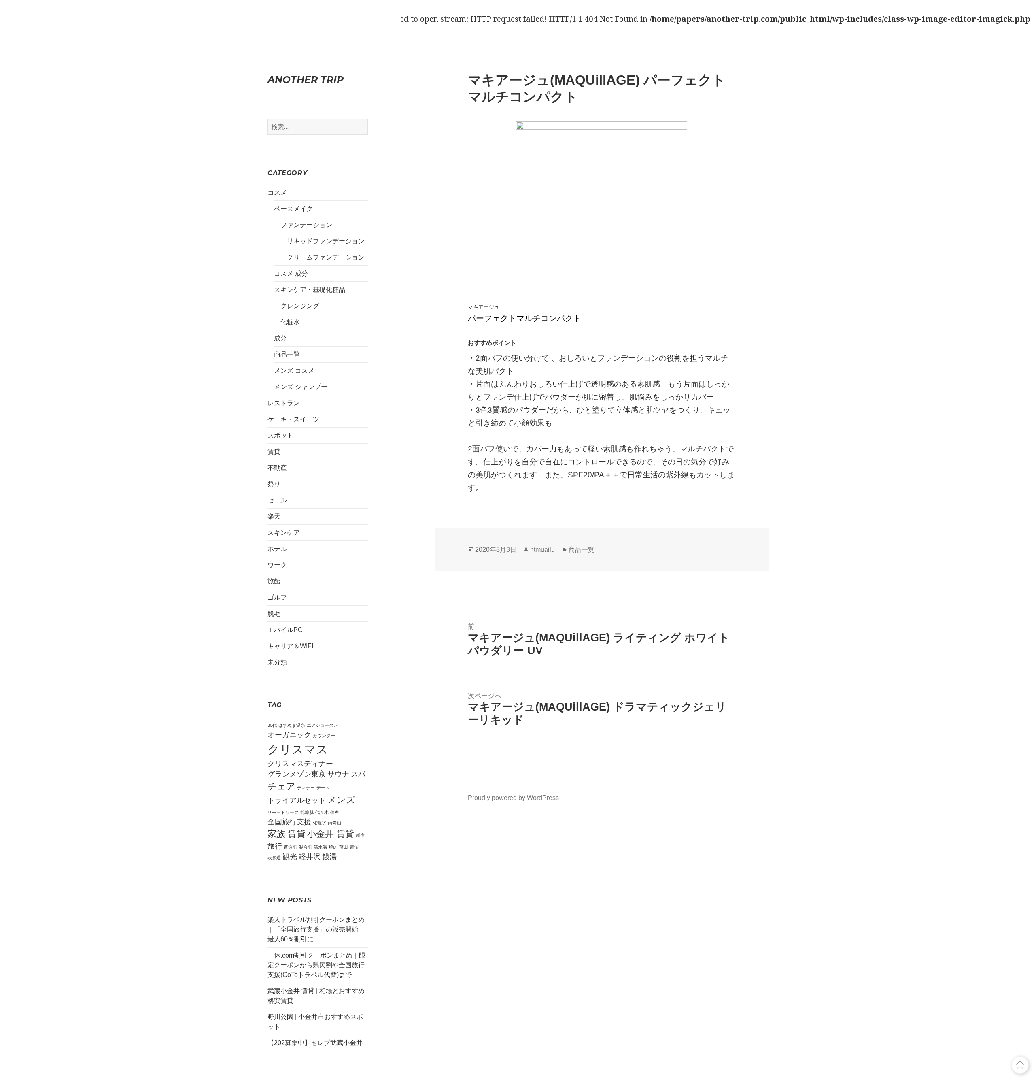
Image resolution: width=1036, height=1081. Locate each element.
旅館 (273, 581)
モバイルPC (285, 629)
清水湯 (320, 847)
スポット (280, 435)
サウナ (338, 774)
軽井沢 (310, 857)
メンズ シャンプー (300, 386)
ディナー (306, 787)
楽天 (273, 516)
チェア (281, 786)
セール (277, 500)
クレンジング (299, 305)
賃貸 (273, 451)
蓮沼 (354, 847)
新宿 (360, 835)
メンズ (341, 800)
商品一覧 (287, 354)
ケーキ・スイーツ (293, 419)
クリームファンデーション (326, 257)
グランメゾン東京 (296, 774)
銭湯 (329, 857)
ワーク (277, 565)
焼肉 (333, 847)
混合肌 (305, 847)
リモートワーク (283, 812)
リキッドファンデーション (326, 241)
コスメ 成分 (291, 273)
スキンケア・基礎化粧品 (309, 289)
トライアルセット (296, 800)
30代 (272, 725)
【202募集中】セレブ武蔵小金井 (315, 1042)
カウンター (324, 735)
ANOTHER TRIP (305, 79)
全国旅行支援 (289, 822)
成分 (280, 338)
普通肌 (290, 847)
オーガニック (289, 735)
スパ (358, 774)
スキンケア (283, 532)
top (1020, 1068)
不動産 (277, 467)
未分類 (277, 662)
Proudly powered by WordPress (513, 797)
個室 (334, 812)
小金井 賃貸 (330, 834)
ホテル (277, 548)
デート (323, 787)
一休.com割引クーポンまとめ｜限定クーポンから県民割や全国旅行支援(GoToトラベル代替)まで (316, 965)
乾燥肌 (307, 812)
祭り (273, 484)
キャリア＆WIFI (290, 646)
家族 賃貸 (286, 834)
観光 (289, 857)
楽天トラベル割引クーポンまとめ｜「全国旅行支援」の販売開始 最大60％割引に (316, 929)
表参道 (274, 857)
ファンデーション (306, 224)
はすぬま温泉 (291, 725)
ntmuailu (542, 549)
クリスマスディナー (300, 764)
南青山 (334, 822)
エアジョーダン (322, 725)
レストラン (283, 403)
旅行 (274, 846)
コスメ (277, 192)
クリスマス (297, 749)
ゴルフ (277, 597)
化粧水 (290, 322)
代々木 (322, 812)
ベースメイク (293, 208)
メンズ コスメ (294, 370)
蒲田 (343, 847)
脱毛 (273, 613)
